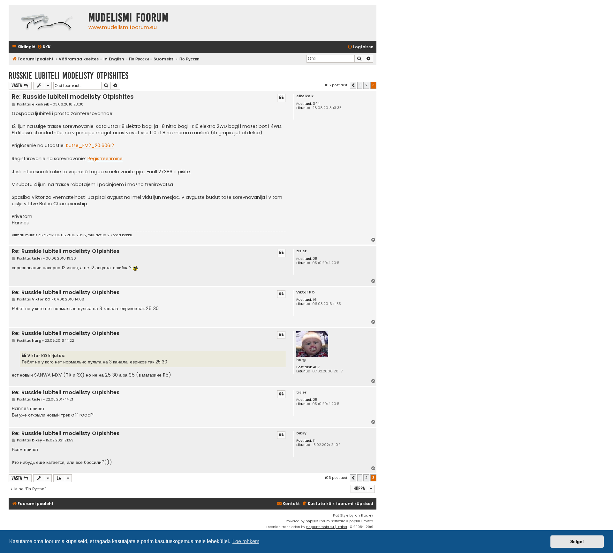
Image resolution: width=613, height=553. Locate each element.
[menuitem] (43, 47)
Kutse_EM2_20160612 (90, 145)
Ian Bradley (363, 515)
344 (316, 104)
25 (315, 259)
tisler (301, 251)
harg (301, 360)
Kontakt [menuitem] (291, 503)
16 (315, 300)
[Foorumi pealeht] (47, 22)
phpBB (311, 521)
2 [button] (366, 85)
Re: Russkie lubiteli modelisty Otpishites (73, 96)
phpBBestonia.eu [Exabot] (327, 527)
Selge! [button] (577, 541)
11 (314, 441)
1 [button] (359, 85)
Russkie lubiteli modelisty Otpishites (68, 76)
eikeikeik (305, 96)
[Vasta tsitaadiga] (281, 98)
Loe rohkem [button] (245, 541)
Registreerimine (105, 158)
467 (316, 367)
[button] (353, 85)
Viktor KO (305, 292)
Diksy (301, 433)
